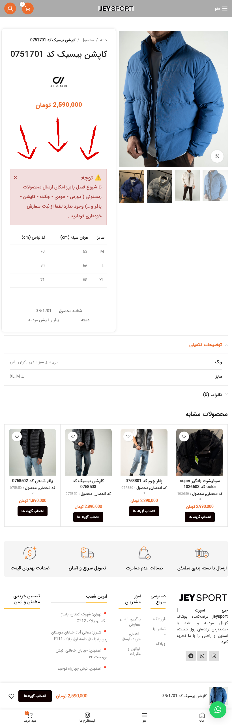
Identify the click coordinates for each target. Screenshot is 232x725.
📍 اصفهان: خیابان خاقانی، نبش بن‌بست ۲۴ (81, 653)
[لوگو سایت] (116, 8)
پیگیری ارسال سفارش (130, 621)
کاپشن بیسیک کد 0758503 (88, 484)
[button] (222, 99)
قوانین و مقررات (134, 651)
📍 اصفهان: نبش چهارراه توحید (82, 668)
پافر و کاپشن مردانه (43, 320)
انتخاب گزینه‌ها (35, 696)
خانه (103, 40)
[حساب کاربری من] (10, 8)
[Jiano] (58, 80)
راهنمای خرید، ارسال (131, 636)
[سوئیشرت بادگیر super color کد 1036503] (199, 452)
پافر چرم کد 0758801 (144, 481)
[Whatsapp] (202, 656)
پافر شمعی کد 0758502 (32, 481)
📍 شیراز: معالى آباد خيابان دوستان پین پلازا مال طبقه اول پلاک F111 (79, 635)
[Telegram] (191, 656)
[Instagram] (214, 656)
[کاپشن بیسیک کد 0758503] (88, 452)
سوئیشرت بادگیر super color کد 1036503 (200, 484)
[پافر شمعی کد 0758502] (32, 452)
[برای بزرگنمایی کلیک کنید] (217, 156)
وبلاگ (161, 644)
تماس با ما (159, 631)
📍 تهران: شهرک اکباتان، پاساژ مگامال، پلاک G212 (84, 617)
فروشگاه (159, 619)
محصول (87, 40)
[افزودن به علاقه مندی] (184, 436)
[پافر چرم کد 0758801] (144, 452)
